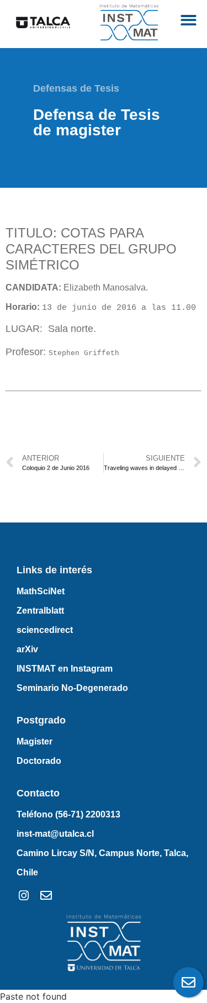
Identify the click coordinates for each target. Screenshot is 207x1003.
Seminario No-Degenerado (72, 688)
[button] (189, 20)
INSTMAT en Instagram (65, 668)
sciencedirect (45, 630)
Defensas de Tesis (76, 88)
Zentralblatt (40, 610)
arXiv (27, 649)
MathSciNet (41, 591)
